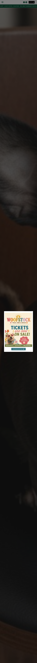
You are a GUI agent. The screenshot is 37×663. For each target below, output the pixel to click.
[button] (32, 311)
